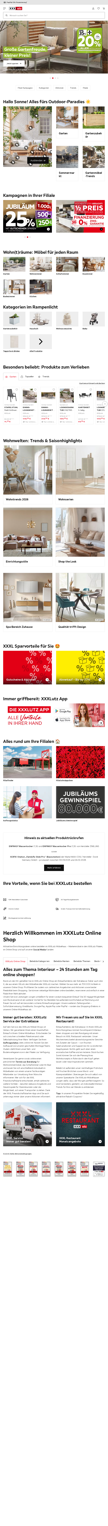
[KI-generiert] (54, 715)
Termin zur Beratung (26, 1061)
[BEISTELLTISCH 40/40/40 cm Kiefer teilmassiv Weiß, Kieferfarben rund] (45, 156)
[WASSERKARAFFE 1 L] (41, 146)
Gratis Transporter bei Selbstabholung (75, 909)
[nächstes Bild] (49, 216)
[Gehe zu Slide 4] (57, 78)
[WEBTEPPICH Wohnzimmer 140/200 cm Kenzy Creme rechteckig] (30, 164)
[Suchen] (6, 15)
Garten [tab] (13, 376)
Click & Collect (13, 909)
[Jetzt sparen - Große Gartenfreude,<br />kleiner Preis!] (54, 47)
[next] (103, 961)
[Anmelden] (93, 8)
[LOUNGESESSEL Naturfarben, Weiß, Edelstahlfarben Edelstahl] (52, 152)
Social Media (39, 949)
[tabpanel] (54, 404)
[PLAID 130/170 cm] (32, 152)
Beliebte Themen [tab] (82, 961)
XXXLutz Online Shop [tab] (15, 961)
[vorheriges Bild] (5, 216)
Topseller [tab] (29, 376)
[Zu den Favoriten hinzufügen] (16, 389)
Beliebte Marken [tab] (62, 961)
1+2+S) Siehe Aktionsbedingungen (15, 69)
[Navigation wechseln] (4, 8)
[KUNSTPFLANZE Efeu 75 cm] (36, 116)
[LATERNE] (17, 157)
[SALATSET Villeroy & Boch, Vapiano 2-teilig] (44, 150)
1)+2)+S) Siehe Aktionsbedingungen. (17, 1154)
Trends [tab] (45, 376)
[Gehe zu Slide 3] (55, 78)
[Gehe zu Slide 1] (50, 78)
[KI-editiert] (54, 1168)
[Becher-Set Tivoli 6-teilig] (40, 149)
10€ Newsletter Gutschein (18, 900)
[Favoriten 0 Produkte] (98, 8)
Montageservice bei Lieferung (19, 918)
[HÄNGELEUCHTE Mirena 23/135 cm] (30, 128)
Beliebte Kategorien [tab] (40, 961)
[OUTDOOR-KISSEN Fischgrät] (17, 145)
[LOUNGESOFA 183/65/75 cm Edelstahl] (26, 148)
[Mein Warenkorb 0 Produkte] (103, 8)
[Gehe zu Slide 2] (52, 78)
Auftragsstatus (10, 1042)
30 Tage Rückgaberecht (70, 900)
